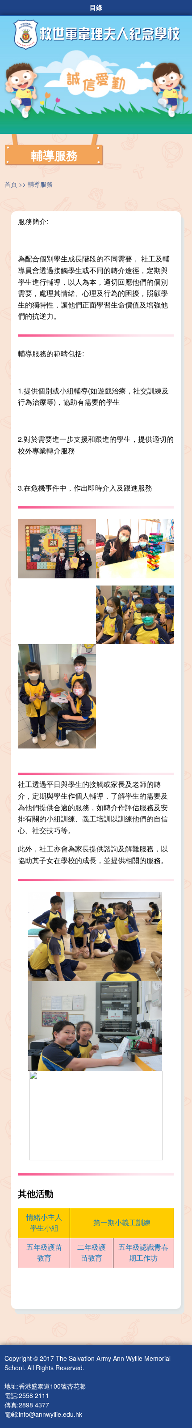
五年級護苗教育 (44, 1252)
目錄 (96, 7)
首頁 (10, 184)
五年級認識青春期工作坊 (143, 1252)
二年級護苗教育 (91, 1252)
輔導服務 (40, 184)
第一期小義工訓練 (121, 1222)
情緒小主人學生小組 (44, 1222)
